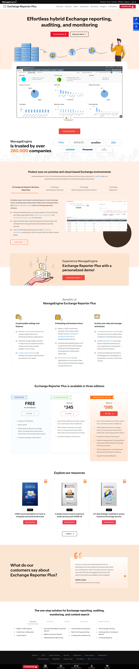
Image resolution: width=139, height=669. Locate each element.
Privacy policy (89, 655)
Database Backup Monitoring (53, 637)
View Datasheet (69, 131)
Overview (59, 6)
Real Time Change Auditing (80, 632)
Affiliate (120, 2)
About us (35, 655)
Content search (22, 635)
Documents (84, 6)
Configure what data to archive (108, 331)
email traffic (47, 215)
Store (109, 2)
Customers (112, 6)
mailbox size (38, 215)
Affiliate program (43, 659)
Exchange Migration (105, 637)
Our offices (80, 659)
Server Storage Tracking (107, 628)
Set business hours (64, 358)
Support (103, 6)
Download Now (30, 522)
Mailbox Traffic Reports (24, 628)
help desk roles (107, 341)
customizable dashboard (33, 331)
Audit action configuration (25, 632)
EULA (43, 655)
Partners (114, 2)
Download (127, 6)
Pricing (136, 22)
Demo (76, 6)
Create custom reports (27, 353)
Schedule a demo (73, 278)
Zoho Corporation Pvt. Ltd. (65, 664)
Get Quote (136, 29)
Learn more (18, 242)
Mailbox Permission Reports (53, 634)
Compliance (77, 655)
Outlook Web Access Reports (80, 628)
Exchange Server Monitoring (80, 635)
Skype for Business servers (22, 205)
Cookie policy (102, 655)
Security (66, 655)
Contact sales (68, 659)
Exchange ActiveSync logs (22, 218)
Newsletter (56, 659)
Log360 (97, 176)
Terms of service (54, 655)
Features (68, 6)
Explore (69, 534)
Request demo (78, 34)
